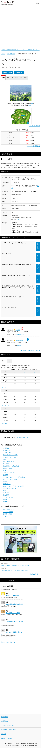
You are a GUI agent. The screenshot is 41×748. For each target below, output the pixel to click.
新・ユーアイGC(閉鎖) (10, 479)
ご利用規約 (4, 721)
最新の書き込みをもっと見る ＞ (30, 350)
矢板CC (5, 490)
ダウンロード (38, 246)
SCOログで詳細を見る (33, 146)
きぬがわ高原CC (8, 512)
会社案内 (3, 734)
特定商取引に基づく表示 (8, 729)
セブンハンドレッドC (9, 472)
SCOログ (15, 77)
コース (8, 77)
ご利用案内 (4, 717)
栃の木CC (6, 495)
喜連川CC (6, 492)
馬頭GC (5, 459)
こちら (19, 219)
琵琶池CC (6, 501)
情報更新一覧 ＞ (35, 574)
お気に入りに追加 (7, 72)
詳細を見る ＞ (20, 334)
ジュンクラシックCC (9, 457)
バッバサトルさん (21, 340)
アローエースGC (8, 452)
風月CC (5, 470)
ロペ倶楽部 (6, 450)
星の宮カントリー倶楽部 (13, 613)
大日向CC (6, 448)
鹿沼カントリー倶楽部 (12, 595)
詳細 (3, 77)
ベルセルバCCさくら (9, 488)
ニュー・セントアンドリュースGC (13, 486)
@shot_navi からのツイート (9, 642)
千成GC (5, 499)
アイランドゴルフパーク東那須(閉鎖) (14, 477)
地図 (21, 77)
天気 (25, 77)
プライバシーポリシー (7, 725)
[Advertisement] (20, 27)
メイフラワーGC (8, 497)
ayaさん (18, 330)
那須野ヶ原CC (7, 468)
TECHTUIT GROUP (7, 738)
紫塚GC (5, 475)
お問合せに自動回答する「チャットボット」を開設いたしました (21, 49)
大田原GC (6, 481)
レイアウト (5, 387)
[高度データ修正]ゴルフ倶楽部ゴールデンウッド (15, 565)
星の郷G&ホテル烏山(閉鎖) (11, 466)
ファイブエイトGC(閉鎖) (10, 454)
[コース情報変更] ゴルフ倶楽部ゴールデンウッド (15, 570)
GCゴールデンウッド (9, 461)
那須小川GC (6, 484)
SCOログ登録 (19, 72)
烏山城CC (6, 463)
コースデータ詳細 (34, 125)
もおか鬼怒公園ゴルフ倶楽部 (14, 604)
